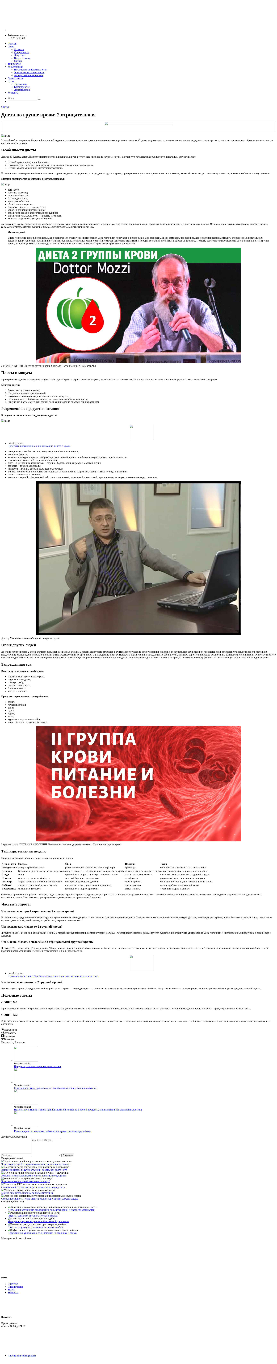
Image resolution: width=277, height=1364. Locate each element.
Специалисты (21, 52)
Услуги (11, 1289)
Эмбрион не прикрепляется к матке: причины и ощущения (33, 1175)
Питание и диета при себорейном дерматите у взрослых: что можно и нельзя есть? (53, 976)
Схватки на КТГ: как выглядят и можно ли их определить (33, 1187)
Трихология (14, 63)
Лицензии (19, 55)
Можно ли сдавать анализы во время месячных (27, 1193)
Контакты (13, 92)
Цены (11, 81)
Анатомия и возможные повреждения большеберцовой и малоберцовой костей (51, 1209)
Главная (12, 43)
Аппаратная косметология (28, 75)
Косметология (15, 66)
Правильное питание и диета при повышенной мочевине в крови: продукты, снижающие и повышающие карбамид (78, 1109)
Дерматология (15, 78)
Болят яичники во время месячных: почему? (25, 1181)
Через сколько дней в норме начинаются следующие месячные (35, 1164)
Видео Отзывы (22, 58)
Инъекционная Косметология (30, 69)
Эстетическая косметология (29, 72)
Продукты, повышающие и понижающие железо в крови (39, 446)
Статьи (18, 61)
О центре (19, 49)
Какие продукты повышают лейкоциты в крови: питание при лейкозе (52, 1131)
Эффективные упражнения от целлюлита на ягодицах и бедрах (42, 1233)
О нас (11, 46)
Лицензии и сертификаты (22, 1355)
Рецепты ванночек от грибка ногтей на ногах (33, 1215)
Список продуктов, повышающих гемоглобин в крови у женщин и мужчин (55, 1088)
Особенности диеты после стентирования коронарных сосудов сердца (39, 1198)
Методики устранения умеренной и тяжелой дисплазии (38, 1221)
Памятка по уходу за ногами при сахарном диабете (35, 1227)
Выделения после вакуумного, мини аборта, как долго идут (34, 1169)
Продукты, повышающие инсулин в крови (37, 1066)
